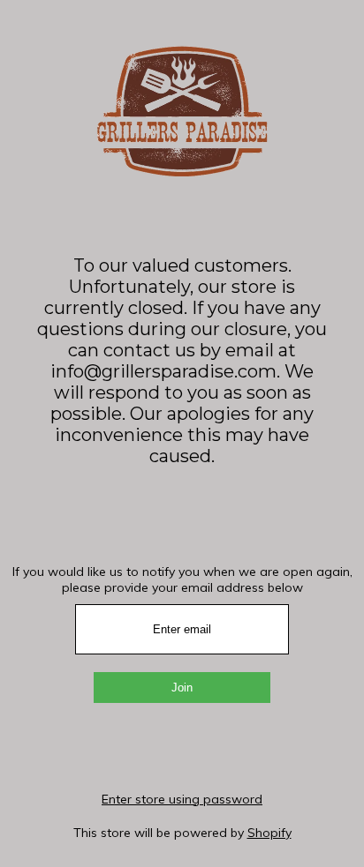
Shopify (269, 833)
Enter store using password (182, 799)
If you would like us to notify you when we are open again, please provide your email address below (182, 579)
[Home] (182, 171)
